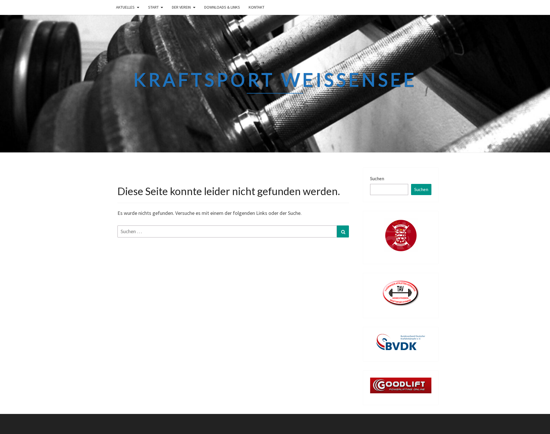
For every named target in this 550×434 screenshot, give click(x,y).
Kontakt (256, 7)
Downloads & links (222, 7)
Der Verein (181, 7)
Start (153, 7)
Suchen (377, 178)
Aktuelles (125, 7)
